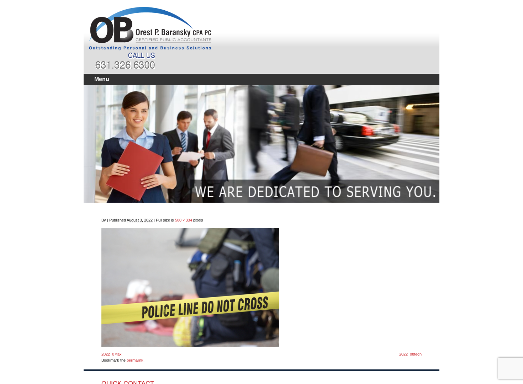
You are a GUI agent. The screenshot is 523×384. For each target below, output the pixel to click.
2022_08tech (410, 354)
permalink (135, 360)
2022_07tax (111, 354)
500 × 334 (183, 220)
